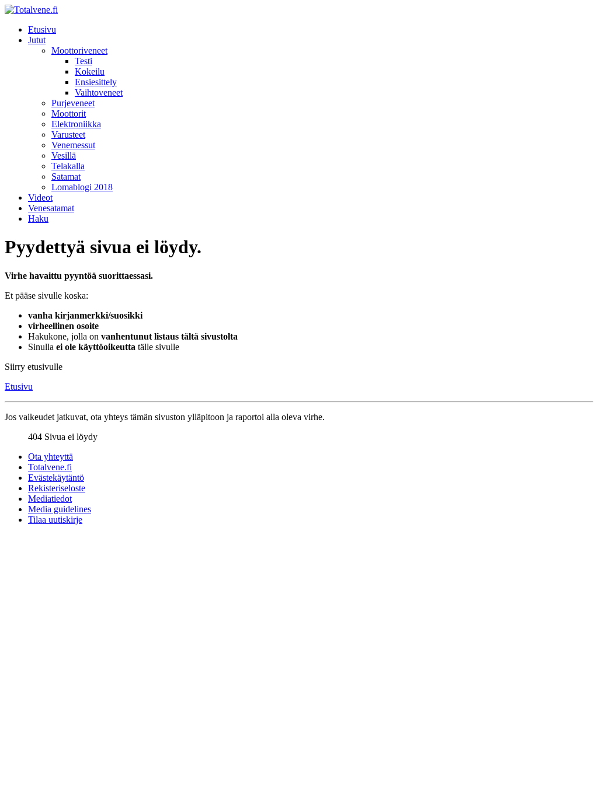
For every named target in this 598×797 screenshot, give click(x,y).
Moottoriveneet (79, 50)
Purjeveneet (73, 103)
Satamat (66, 176)
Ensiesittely (96, 82)
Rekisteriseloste (56, 488)
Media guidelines (59, 509)
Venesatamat (51, 208)
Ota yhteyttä (50, 457)
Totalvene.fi (50, 467)
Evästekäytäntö (56, 478)
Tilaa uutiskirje (55, 520)
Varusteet (68, 134)
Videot (40, 197)
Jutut (37, 40)
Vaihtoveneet (99, 92)
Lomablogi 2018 (82, 187)
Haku (38, 218)
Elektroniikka (76, 124)
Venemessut (73, 145)
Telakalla (68, 166)
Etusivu (42, 29)
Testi (83, 61)
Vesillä (63, 155)
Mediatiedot (50, 499)
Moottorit (68, 113)
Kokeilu (90, 71)
